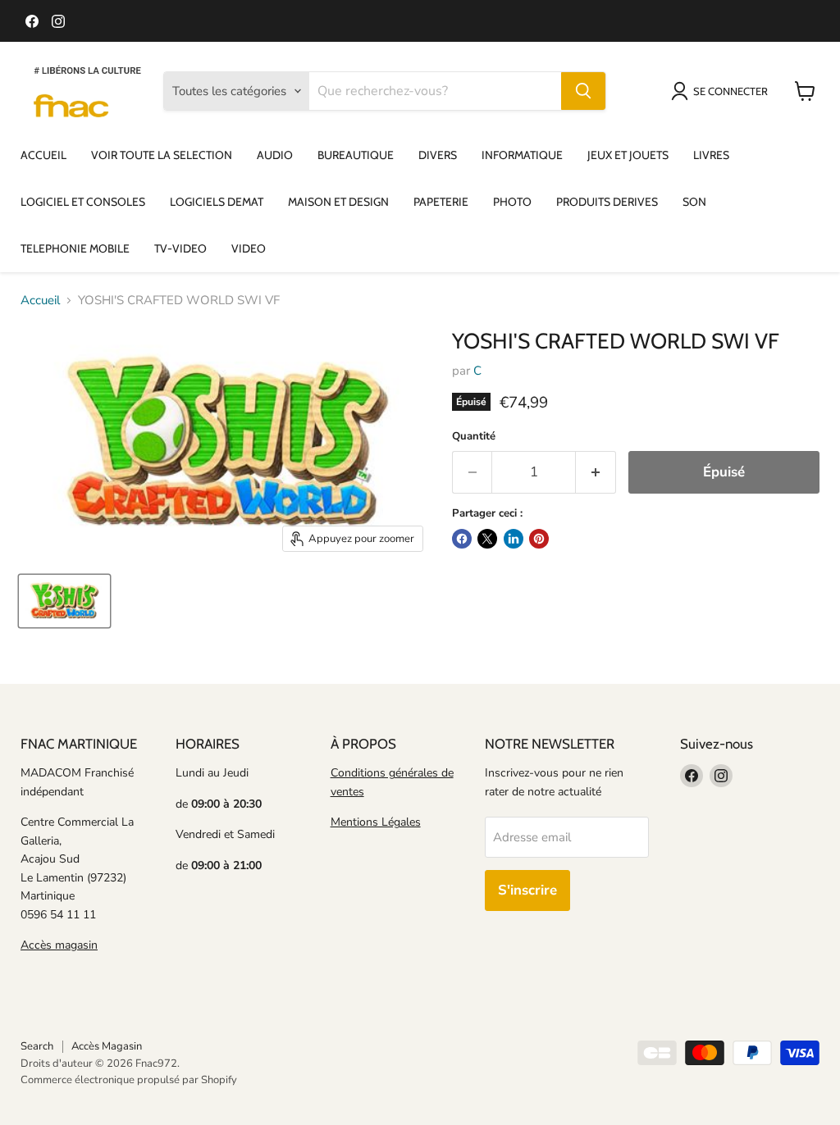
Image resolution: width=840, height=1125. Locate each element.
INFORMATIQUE (522, 155)
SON (694, 201)
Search (37, 1046)
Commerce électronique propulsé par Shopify (129, 1080)
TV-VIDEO (180, 248)
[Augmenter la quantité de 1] (596, 472)
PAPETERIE (440, 201)
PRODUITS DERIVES (607, 201)
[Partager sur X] (487, 539)
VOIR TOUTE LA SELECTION (161, 155)
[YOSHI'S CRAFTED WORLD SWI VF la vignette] (64, 601)
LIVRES (711, 155)
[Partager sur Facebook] (462, 539)
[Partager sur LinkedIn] (513, 539)
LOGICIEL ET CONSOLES (83, 201)
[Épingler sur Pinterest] (539, 539)
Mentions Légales (376, 822)
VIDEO (248, 248)
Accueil (40, 300)
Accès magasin (59, 945)
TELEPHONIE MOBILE (75, 248)
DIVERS (437, 155)
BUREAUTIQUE (355, 155)
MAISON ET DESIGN (338, 201)
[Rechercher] (583, 91)
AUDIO (275, 155)
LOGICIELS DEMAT (216, 201)
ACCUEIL (43, 155)
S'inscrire (527, 890)
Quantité (473, 436)
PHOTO (512, 201)
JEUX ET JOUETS (628, 155)
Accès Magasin (106, 1046)
